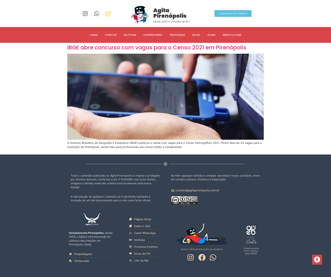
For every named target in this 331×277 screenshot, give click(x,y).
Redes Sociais (232, 35)
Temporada (177, 35)
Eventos (111, 35)
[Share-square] (108, 13)
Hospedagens (153, 35)
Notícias (130, 35)
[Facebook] (201, 257)
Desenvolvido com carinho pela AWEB (251, 251)
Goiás (211, 35)
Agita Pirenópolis (170, 13)
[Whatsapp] (96, 13)
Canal (94, 35)
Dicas (196, 35)
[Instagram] (85, 13)
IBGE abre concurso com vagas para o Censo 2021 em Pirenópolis (156, 47)
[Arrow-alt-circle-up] (317, 260)
